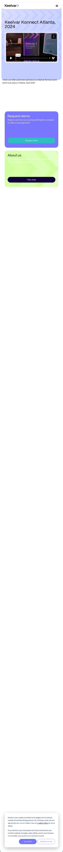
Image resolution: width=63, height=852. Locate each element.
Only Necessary (46, 841)
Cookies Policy (42, 823)
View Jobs (31, 179)
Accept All (28, 841)
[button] (57, 5)
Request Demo (31, 140)
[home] (12, 5)
